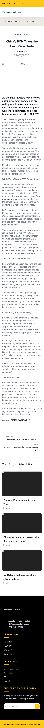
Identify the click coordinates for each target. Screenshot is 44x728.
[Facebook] (33, 4)
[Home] (2, 21)
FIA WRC (8, 646)
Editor (20, 51)
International (22, 35)
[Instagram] (38, 4)
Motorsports (9, 673)
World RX (8, 650)
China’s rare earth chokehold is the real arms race (21, 539)
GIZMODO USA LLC (20, 420)
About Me (8, 677)
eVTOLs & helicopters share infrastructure (19, 577)
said (13, 154)
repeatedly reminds (11, 199)
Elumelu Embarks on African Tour (19, 502)
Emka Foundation (11, 669)
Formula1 (8, 642)
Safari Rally (8, 654)
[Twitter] (29, 4)
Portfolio (7, 681)
